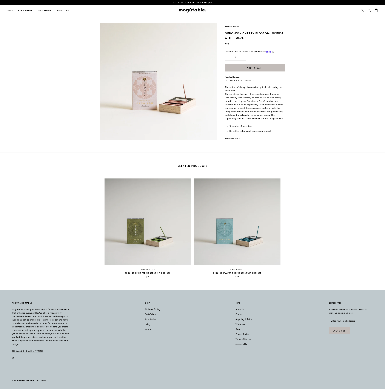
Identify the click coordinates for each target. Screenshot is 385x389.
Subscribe (339, 330)
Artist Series (150, 319)
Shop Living (44, 10)
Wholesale (240, 323)
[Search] (369, 10)
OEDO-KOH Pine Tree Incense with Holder (148, 273)
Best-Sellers (150, 314)
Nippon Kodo (232, 26)
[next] (375, 225)
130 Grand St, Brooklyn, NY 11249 (27, 350)
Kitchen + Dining (152, 309)
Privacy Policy (242, 333)
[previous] (9, 225)
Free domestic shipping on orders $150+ (192, 2)
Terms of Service (243, 338)
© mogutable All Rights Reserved (29, 380)
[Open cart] (376, 10)
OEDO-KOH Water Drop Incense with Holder (237, 273)
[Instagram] (13, 357)
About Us (240, 309)
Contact (239, 314)
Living (147, 323)
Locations (63, 10)
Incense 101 (235, 138)
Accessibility (241, 343)
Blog (238, 328)
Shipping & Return (244, 319)
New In (148, 328)
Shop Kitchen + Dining (20, 10)
